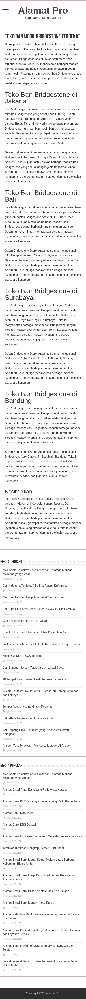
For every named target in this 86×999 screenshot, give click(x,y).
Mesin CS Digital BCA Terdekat (23, 655)
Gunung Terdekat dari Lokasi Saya (25, 620)
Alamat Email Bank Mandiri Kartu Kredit (28, 902)
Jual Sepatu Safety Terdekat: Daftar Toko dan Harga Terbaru (41, 644)
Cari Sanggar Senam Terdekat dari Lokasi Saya (33, 667)
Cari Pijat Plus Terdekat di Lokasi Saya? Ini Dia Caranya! (39, 609)
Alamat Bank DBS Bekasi (19, 824)
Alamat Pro (43, 10)
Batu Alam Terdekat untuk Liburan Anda (28, 718)
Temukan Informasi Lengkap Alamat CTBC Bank (34, 848)
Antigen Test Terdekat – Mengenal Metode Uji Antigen (37, 745)
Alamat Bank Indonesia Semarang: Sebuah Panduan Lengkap (42, 836)
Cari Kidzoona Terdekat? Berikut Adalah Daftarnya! (35, 585)
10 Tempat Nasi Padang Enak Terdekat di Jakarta (34, 679)
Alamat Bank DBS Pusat (18, 813)
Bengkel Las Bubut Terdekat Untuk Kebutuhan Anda (36, 632)
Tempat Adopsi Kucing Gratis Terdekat (27, 706)
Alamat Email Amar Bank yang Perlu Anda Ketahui (35, 789)
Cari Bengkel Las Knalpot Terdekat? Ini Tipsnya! (33, 597)
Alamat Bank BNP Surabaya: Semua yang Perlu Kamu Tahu (41, 801)
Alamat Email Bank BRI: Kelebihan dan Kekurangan (36, 891)
